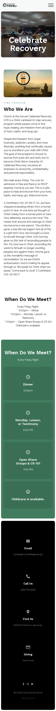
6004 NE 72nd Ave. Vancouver (28, 625)
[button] (51, 5)
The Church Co (28, 698)
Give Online (28, 660)
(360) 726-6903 (28, 590)
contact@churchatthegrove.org (28, 554)
